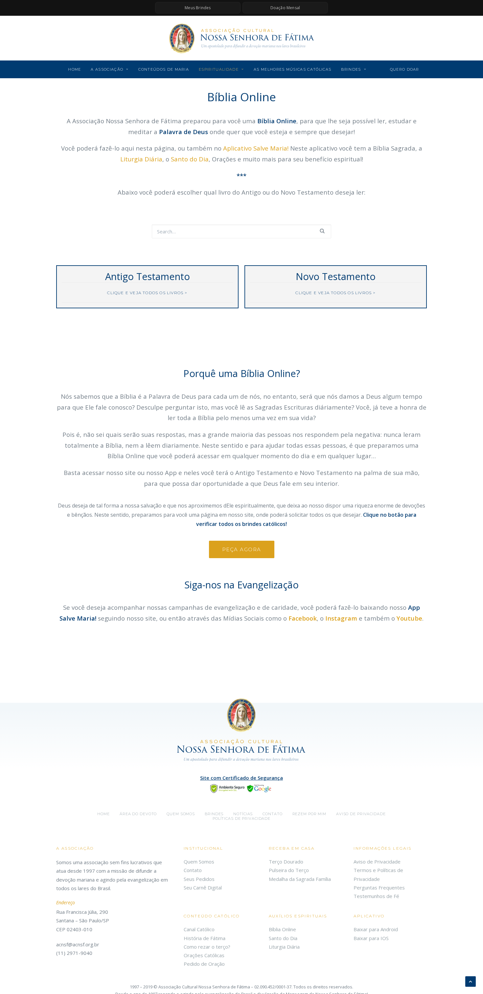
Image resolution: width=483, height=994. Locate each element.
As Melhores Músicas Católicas (292, 69)
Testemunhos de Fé (376, 896)
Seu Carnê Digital (203, 887)
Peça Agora (241, 549)
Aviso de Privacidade (361, 814)
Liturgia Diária (141, 159)
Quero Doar (404, 69)
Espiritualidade (219, 69)
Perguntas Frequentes (379, 887)
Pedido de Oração (204, 963)
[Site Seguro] (241, 788)
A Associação (107, 69)
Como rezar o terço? (207, 946)
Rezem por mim (309, 814)
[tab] (147, 293)
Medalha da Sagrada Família (300, 879)
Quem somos (181, 814)
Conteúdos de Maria (163, 69)
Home (74, 69)
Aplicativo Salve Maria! (255, 148)
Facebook (302, 618)
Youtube (409, 618)
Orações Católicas (204, 955)
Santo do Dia (190, 159)
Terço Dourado (286, 861)
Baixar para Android (376, 929)
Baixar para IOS (371, 938)
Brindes (351, 69)
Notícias (243, 814)
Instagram (341, 618)
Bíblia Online (282, 929)
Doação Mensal (285, 8)
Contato (272, 814)
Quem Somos (199, 861)
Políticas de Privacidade (241, 818)
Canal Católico (199, 929)
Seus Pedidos (199, 879)
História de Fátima (204, 938)
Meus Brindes (198, 8)
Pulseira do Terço (289, 870)
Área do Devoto (138, 814)
